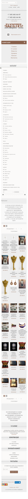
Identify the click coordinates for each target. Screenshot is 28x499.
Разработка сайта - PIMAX (14, 487)
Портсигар (13, 367)
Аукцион (14, 53)
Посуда (5, 128)
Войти (18, 7)
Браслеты (6, 152)
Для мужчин (6, 148)
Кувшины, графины (8, 132)
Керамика (5, 84)
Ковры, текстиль (7, 89)
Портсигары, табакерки (8, 134)
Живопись (5, 72)
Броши (5, 156)
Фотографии (6, 143)
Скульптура (6, 114)
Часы (4, 141)
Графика (5, 70)
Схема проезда (14, 20)
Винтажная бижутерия (8, 184)
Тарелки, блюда (7, 171)
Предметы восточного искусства (11, 187)
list (6, 226)
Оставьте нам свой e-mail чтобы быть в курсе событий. (13, 466)
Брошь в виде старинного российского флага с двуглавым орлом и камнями (14, 334)
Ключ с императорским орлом (13, 273)
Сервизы (6, 136)
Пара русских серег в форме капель (13, 289)
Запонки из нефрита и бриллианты (13, 315)
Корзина (14, 7)
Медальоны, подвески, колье (9, 154)
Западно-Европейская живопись (10, 76)
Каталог (14, 55)
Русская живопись (7, 74)
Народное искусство (8, 103)
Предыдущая (10, 228)
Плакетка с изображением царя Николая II (22, 248)
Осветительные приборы (9, 100)
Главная (14, 46)
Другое (5, 111)
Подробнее (14, 434)
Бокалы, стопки (7, 130)
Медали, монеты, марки (9, 91)
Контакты (14, 58)
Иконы (5, 78)
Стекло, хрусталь (7, 105)
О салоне (10, 7)
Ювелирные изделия (8, 145)
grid (4, 226)
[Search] (16, 3)
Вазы (5, 107)
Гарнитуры (6, 158)
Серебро (5, 123)
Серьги (5, 150)
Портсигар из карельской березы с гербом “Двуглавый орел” (22, 387)
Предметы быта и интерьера (9, 93)
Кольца (5, 160)
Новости (14, 51)
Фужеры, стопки (7, 109)
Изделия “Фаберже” (7, 81)
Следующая (14, 231)
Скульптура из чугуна (8, 118)
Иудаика (5, 182)
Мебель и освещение (8, 96)
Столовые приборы (8, 126)
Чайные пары (7, 173)
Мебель (5, 98)
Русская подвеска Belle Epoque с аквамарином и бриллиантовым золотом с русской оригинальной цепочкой (5, 245)
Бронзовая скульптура (8, 116)
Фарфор (5, 167)
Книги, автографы (7, 86)
